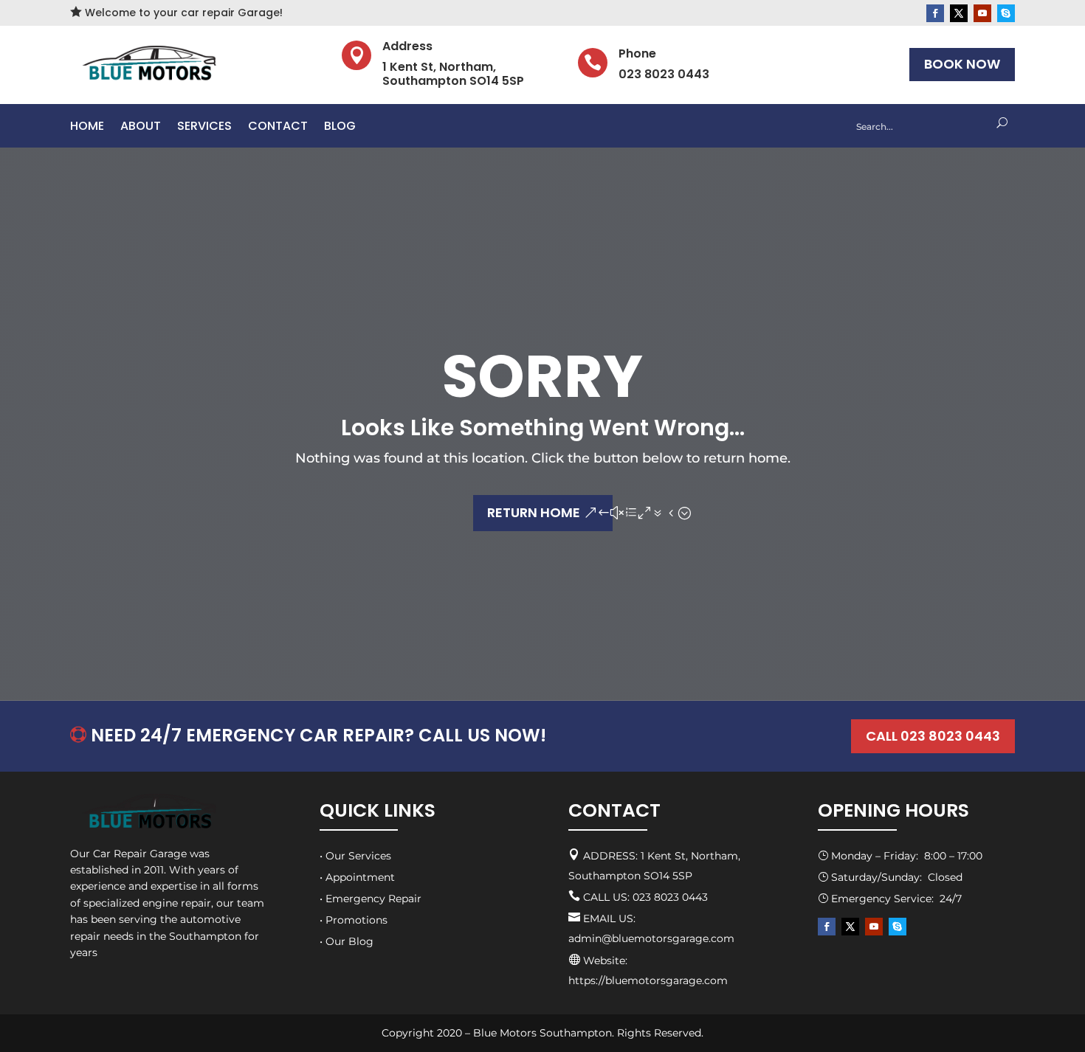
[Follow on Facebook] (935, 13)
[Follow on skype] (1006, 13)
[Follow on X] (959, 13)
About (140, 127)
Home (87, 127)
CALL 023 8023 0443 (933, 736)
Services (204, 127)
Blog (340, 127)
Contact (278, 127)
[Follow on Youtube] (982, 13)
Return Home (533, 512)
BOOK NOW (962, 64)
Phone (637, 53)
